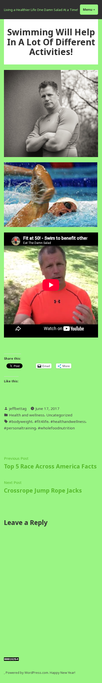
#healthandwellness (68, 421)
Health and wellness (26, 414)
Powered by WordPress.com (27, 672)
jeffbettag (17, 408)
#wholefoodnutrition (56, 427)
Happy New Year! (62, 672)
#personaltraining (20, 427)
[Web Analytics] (11, 658)
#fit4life (41, 421)
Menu (90, 9)
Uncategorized (59, 414)
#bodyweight (20, 421)
